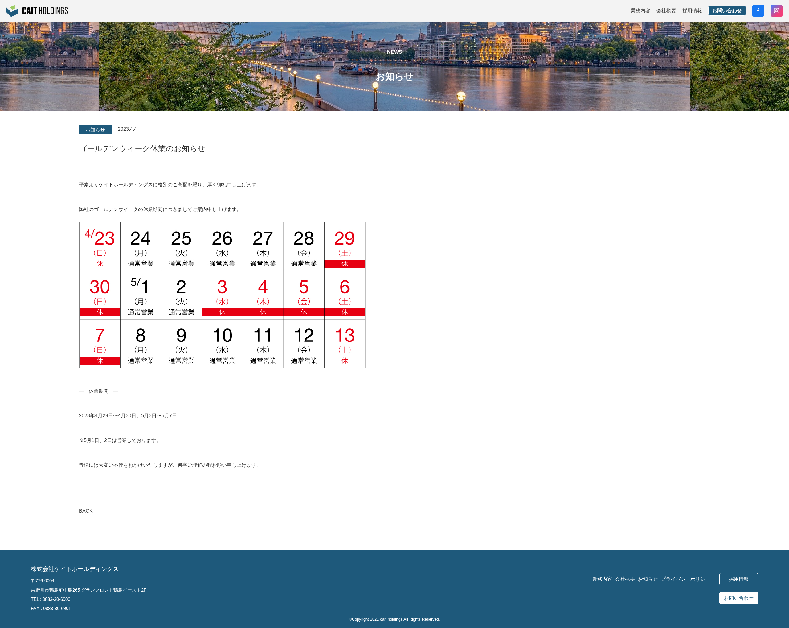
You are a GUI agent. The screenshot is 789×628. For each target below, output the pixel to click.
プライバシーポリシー (685, 579)
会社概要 (666, 10)
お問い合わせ (727, 10)
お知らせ (648, 579)
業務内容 (640, 10)
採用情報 (692, 10)
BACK (85, 511)
